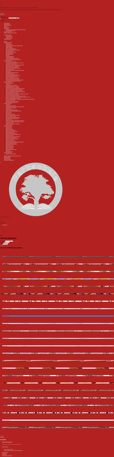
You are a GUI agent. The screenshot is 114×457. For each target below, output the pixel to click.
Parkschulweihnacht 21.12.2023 (12, 92)
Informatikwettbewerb (10, 57)
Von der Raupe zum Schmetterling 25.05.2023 (15, 62)
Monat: (1, 243)
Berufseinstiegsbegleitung (9, 160)
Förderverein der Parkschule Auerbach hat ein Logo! (16, 29)
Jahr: (1, 244)
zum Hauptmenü (5, 2)
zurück (1, 436)
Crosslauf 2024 (9, 119)
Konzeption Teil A (9, 36)
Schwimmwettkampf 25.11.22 (11, 76)
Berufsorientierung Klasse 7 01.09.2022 (13, 80)
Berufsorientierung (7, 39)
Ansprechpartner (7, 24)
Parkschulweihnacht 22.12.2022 (12, 74)
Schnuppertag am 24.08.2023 (11, 102)
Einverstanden (2, 14)
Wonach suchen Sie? (4, 17)
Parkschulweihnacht (9, 56)
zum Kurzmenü (5, 4)
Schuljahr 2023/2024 (8, 82)
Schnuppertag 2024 (9, 122)
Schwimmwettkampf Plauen (11, 143)
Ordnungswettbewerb (10, 69)
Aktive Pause (8, 71)
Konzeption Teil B (9, 37)
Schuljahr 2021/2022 (8, 42)
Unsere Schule (6, 23)
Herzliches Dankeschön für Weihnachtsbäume (15, 141)
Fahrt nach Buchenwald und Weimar (13, 49)
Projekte (5, 41)
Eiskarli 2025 (8, 150)
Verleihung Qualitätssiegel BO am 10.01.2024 (14, 90)
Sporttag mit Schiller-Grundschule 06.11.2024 (14, 121)
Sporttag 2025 (8, 108)
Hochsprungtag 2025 (10, 139)
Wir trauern (8, 104)
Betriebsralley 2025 (9, 145)
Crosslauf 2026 (9, 128)
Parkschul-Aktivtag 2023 (10, 30)
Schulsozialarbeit (7, 156)
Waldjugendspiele (9, 44)
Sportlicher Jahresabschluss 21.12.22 (13, 75)
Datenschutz (4, 453)
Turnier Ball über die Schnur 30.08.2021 (13, 59)
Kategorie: (2, 242)
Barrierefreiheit (5, 452)
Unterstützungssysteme (6, 154)
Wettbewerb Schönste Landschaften (13, 136)
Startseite (4, 218)
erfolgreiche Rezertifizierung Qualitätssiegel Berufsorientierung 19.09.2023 (20, 99)
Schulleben (4, 40)
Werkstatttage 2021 (9, 54)
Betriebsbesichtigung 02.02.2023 (12, 72)
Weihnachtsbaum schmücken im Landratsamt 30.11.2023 (17, 93)
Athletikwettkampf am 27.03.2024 (12, 87)
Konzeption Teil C (9, 38)
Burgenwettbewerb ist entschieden (12, 94)
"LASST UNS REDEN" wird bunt (12, 109)
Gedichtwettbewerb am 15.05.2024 (12, 86)
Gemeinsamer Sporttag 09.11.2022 (12, 78)
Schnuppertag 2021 (9, 51)
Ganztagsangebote (7, 34)
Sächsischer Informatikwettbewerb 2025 (13, 110)
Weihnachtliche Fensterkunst (11, 144)
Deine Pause (8, 84)
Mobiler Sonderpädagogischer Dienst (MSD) (12, 155)
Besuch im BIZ (8, 113)
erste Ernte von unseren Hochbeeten (13, 123)
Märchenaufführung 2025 (11, 140)
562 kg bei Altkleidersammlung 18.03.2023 (14, 89)
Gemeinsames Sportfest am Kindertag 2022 (14, 45)
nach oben (2, 437)
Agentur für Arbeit (7, 159)
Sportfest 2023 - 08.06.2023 (11, 61)
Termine (5, 26)
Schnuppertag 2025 (9, 147)
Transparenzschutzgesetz (7, 455)
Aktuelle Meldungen (7, 25)
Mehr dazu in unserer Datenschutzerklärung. (9, 11)
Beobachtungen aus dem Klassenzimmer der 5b (15, 106)
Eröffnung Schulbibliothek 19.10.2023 (13, 98)
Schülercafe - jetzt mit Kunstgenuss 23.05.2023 (15, 64)
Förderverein (6, 28)
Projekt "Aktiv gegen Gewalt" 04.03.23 (13, 68)
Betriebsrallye (8, 43)
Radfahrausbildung (9, 53)
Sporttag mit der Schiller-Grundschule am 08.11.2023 (16, 95)
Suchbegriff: (2, 241)
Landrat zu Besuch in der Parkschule (13, 117)
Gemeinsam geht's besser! (11, 107)
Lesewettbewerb (9, 46)
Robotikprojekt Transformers (11, 133)
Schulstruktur (4, 22)
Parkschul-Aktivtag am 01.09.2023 (12, 101)
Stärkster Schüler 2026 (10, 132)
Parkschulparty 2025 (10, 146)
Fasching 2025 (8, 111)
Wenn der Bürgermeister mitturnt (12, 138)
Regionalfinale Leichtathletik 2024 (12, 118)
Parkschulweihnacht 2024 (11, 116)
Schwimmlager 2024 (10, 83)
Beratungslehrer (7, 158)
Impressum (4, 454)
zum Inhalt (4, 1)
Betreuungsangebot (7, 31)
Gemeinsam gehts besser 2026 (12, 131)
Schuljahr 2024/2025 (8, 103)
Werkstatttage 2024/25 (10, 114)
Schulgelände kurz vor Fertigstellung (13, 65)
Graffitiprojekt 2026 (9, 129)
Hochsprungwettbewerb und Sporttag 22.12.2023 (15, 91)
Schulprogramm (5, 33)
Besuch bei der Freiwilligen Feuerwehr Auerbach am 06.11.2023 (18, 97)
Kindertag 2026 (9, 126)
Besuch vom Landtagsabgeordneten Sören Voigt (15, 120)
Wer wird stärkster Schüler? (11, 48)
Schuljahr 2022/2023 (8, 60)
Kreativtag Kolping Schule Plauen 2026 (13, 134)
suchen (2, 245)
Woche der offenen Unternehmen (12, 58)
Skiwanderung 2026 (9, 135)
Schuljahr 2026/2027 (8, 152)
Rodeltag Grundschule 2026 (11, 137)
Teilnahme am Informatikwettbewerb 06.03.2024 (15, 88)
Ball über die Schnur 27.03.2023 (12, 67)
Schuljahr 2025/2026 (8, 125)
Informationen (6, 27)
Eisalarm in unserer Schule (11, 153)
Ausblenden (2, 13)
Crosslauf (7, 55)
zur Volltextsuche (5, 5)
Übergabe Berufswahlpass (11, 52)
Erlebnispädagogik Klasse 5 (11, 149)
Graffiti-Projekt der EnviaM (11, 105)
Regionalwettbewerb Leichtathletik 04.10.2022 (14, 79)
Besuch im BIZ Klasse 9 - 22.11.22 (12, 77)
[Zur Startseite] (4, 19)
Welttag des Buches (9, 47)
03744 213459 (8, 449)
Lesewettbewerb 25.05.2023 (11, 63)
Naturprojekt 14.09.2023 (10, 100)
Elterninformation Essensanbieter (10, 32)
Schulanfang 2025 (9, 151)
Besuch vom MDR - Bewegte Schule (12, 115)
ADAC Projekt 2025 (9, 148)
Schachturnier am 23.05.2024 (11, 85)
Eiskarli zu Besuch (9, 124)
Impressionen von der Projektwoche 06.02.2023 (15, 70)
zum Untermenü (5, 3)
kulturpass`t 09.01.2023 (10, 73)
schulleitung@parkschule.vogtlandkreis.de (13, 450)
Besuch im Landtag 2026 (10, 130)
